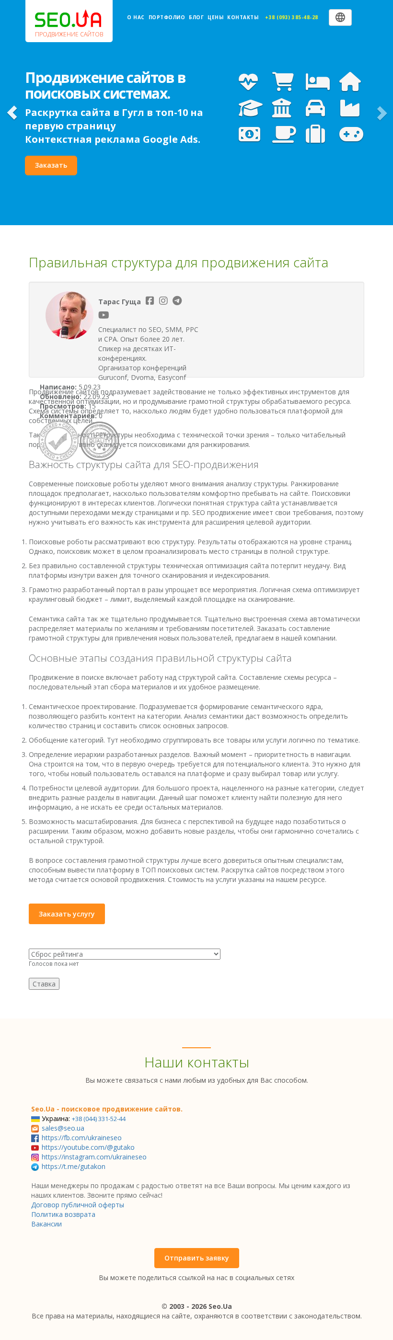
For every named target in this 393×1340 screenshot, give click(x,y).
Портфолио (167, 17)
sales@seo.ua (63, 1128)
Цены (215, 17)
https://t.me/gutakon (73, 1166)
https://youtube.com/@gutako (88, 1147)
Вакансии (46, 1223)
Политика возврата (63, 1214)
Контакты (242, 17)
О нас (136, 17)
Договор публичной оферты (77, 1204)
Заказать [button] (51, 165)
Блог (196, 17)
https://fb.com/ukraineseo (82, 1137)
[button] (11, 112)
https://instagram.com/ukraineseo (94, 1156)
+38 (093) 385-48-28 (291, 17)
